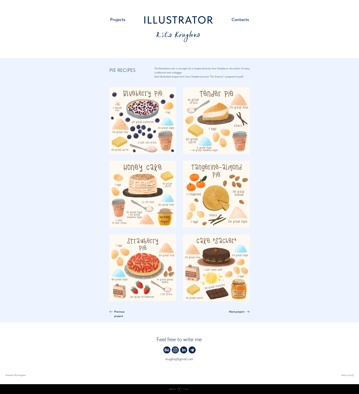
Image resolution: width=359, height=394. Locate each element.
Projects (117, 19)
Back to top (347, 375)
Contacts (240, 19)
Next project (236, 311)
